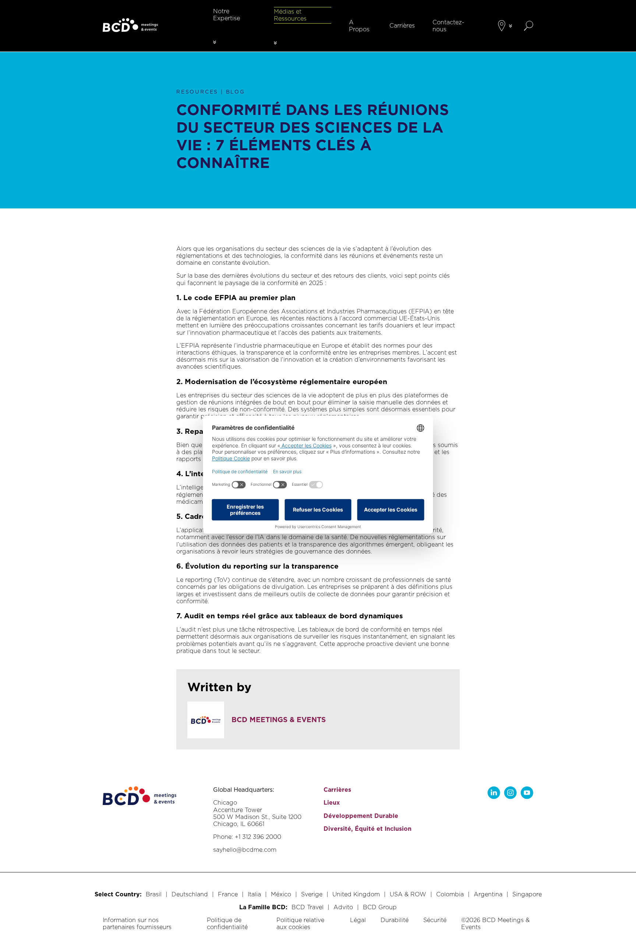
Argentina (488, 894)
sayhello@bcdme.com (244, 849)
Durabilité (395, 920)
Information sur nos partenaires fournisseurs (137, 924)
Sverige (311, 894)
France (228, 894)
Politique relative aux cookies (300, 924)
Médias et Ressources (290, 15)
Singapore (527, 894)
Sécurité (434, 920)
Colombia (450, 894)
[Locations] (501, 25)
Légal (358, 920)
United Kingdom (356, 894)
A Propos (359, 26)
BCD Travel (308, 907)
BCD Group (380, 907)
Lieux (332, 802)
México (281, 894)
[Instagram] (510, 792)
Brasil (154, 894)
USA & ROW (408, 894)
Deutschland (190, 894)
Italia (254, 894)
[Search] (528, 26)
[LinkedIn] (493, 792)
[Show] (214, 42)
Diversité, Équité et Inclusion (367, 828)
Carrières (402, 25)
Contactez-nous (448, 26)
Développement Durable (361, 815)
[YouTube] (526, 792)
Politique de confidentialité (227, 924)
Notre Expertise (226, 15)
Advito (343, 907)
